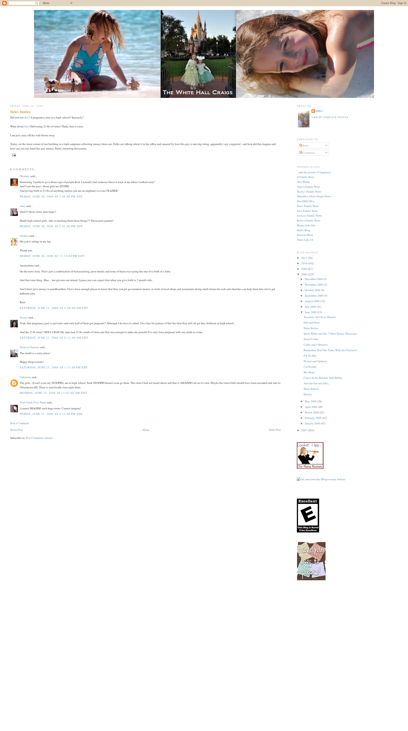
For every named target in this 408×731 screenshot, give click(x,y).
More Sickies (311, 389)
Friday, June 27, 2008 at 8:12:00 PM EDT (51, 414)
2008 (304, 274)
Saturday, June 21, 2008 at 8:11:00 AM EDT (54, 337)
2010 (304, 263)
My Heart (309, 372)
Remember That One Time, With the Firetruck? (330, 350)
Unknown (25, 377)
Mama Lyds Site (306, 225)
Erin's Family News (308, 206)
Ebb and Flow (312, 322)
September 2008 (314, 295)
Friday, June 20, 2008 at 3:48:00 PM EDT (51, 196)
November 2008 (314, 284)
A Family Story (305, 177)
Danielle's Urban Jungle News (314, 196)
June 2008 (311, 312)
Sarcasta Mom (305, 235)
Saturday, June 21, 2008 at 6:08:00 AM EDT (54, 308)
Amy (22, 206)
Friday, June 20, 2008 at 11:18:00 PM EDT (52, 256)
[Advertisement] (352, 619)
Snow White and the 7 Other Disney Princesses (330, 333)
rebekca (24, 236)
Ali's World (303, 182)
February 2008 (313, 418)
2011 (304, 258)
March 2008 (312, 412)
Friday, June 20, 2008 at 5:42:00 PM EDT (51, 226)
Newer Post (16, 430)
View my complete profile (330, 117)
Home (146, 430)
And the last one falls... (317, 383)
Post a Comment (19, 423)
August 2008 (312, 301)
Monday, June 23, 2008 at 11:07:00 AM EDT (53, 393)
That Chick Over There (33, 402)
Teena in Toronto (29, 347)
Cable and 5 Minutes (316, 344)
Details (308, 394)
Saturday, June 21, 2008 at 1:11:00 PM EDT (54, 367)
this (26, 117)
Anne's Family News (308, 187)
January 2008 (313, 423)
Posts (305, 145)
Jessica (24, 317)
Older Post (275, 430)
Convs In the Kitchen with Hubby (323, 378)
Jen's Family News (307, 211)
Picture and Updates (315, 361)
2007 (304, 430)
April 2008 (311, 407)
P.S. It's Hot (310, 356)
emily (319, 111)
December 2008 (314, 279)
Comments (308, 153)
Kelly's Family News (308, 220)
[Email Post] (13, 155)
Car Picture (310, 367)
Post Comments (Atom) (39, 438)
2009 (304, 269)
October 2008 (313, 290)
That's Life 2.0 (305, 240)
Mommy (25, 176)
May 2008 (311, 401)
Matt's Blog (303, 230)
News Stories (20, 111)
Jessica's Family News (309, 215)
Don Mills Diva (306, 201)
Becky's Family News (309, 191)
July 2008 (311, 306)
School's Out (311, 339)
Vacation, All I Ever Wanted (320, 317)
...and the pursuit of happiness (314, 172)
